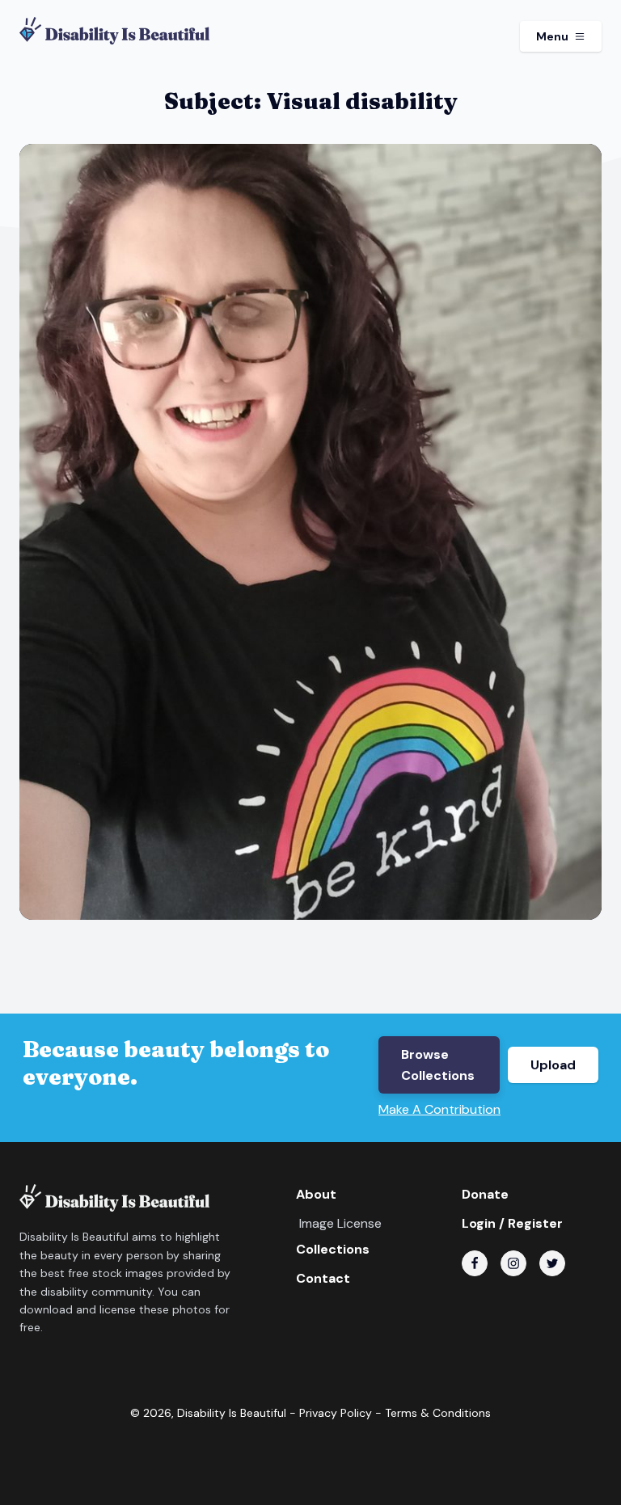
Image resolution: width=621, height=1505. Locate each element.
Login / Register (512, 1223)
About (316, 1194)
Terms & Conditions (438, 1413)
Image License (340, 1223)
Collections (333, 1249)
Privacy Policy (335, 1413)
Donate (485, 1194)
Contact (323, 1278)
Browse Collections (438, 1065)
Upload (553, 1064)
